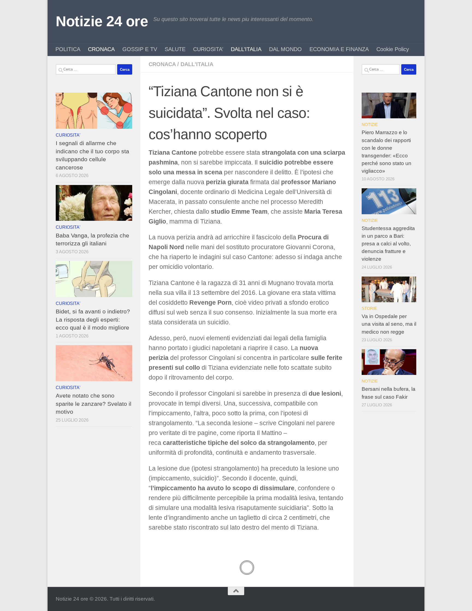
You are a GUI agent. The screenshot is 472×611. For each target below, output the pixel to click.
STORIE (369, 308)
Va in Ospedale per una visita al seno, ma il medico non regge (389, 323)
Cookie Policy (392, 49)
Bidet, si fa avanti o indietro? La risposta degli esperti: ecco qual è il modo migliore (93, 319)
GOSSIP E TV (139, 49)
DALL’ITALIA (246, 49)
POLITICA (67, 49)
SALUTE (175, 49)
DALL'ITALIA (197, 64)
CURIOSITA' (68, 135)
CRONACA (101, 49)
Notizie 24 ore (102, 21)
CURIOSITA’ (208, 49)
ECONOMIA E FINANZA (339, 49)
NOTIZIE (370, 124)
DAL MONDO (285, 49)
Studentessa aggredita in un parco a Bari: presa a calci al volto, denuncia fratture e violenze (388, 243)
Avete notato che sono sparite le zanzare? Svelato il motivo (93, 403)
